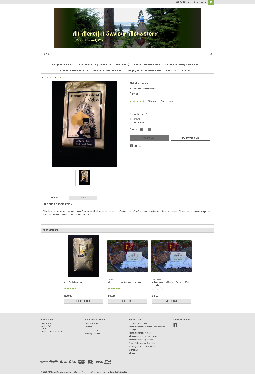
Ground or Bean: (138, 114)
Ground (137, 119)
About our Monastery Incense (74, 70)
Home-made (112, 279)
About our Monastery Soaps (147, 64)
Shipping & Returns (92, 334)
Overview (55, 198)
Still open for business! (62, 64)
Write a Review (167, 101)
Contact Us (171, 70)
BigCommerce (95, 372)
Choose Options (84, 301)
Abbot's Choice (66, 77)
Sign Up (202, 2)
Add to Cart (127, 301)
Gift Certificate (182, 2)
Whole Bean (139, 122)
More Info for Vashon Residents (108, 70)
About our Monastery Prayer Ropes (181, 64)
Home (43, 77)
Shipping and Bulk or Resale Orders (144, 70)
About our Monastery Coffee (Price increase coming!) (104, 64)
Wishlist (88, 327)
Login (193, 2)
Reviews (82, 198)
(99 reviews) (152, 101)
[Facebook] (131, 145)
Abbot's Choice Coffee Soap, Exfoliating (124, 282)
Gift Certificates (91, 323)
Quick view (127, 274)
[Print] (140, 145)
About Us (186, 70)
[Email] (136, 145)
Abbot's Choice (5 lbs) (73, 282)
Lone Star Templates (118, 372)
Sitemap (77, 372)
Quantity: (134, 129)
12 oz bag (53, 77)
